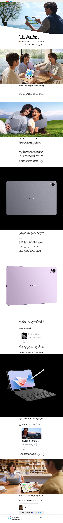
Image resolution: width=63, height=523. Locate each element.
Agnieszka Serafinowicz (24, 41)
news (34, 503)
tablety (37, 503)
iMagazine (13, 516)
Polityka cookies (32, 519)
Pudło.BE (25, 516)
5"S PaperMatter (21, 503)
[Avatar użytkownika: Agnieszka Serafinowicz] (21, 507)
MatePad (32, 503)
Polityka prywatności (27, 519)
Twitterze (38, 512)
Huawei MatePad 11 (28, 503)
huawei (25, 503)
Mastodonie (34, 512)
